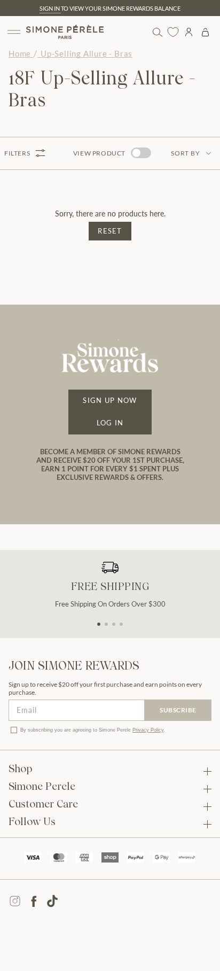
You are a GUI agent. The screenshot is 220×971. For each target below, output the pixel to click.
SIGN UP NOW (110, 400)
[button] (98, 624)
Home (20, 53)
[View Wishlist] (173, 32)
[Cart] (205, 32)
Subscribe (178, 710)
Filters (17, 153)
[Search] (157, 32)
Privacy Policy (147, 730)
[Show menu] (14, 32)
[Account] (189, 32)
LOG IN (110, 422)
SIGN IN (50, 8)
